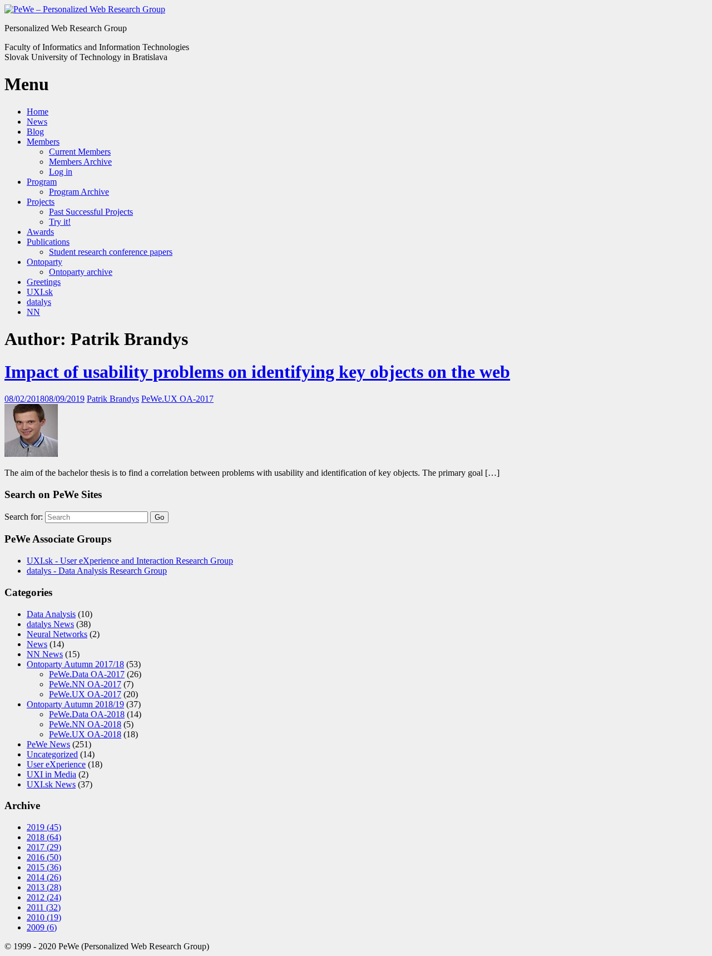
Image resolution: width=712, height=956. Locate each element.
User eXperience (56, 764)
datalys (39, 302)
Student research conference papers (110, 252)
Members (43, 141)
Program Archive (79, 191)
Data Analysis (51, 614)
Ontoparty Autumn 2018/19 (75, 704)
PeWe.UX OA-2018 (85, 734)
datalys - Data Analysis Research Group (97, 570)
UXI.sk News (51, 784)
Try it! (60, 221)
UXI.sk (40, 292)
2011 (44, 907)
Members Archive (80, 161)
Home (37, 111)
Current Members (80, 151)
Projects (41, 201)
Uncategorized (52, 754)
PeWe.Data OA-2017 (87, 674)
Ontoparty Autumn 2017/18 (75, 664)
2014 (44, 877)
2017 (44, 847)
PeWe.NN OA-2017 (85, 684)
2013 (44, 887)
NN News (45, 654)
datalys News (50, 624)
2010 (44, 917)
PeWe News (48, 744)
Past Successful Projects (91, 211)
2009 (42, 927)
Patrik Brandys (113, 398)
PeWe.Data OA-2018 (87, 714)
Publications (48, 242)
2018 (44, 837)
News (37, 121)
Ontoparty (44, 262)
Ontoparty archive (80, 272)
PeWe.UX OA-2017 (177, 398)
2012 (44, 897)
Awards (40, 231)
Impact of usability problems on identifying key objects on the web (257, 372)
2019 (44, 827)
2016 (44, 857)
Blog (35, 131)
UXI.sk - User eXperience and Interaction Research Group (130, 560)
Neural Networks (57, 634)
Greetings (44, 282)
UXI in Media (51, 774)
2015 (44, 867)
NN (33, 312)
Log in (60, 171)
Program (42, 181)
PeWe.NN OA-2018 (85, 724)
